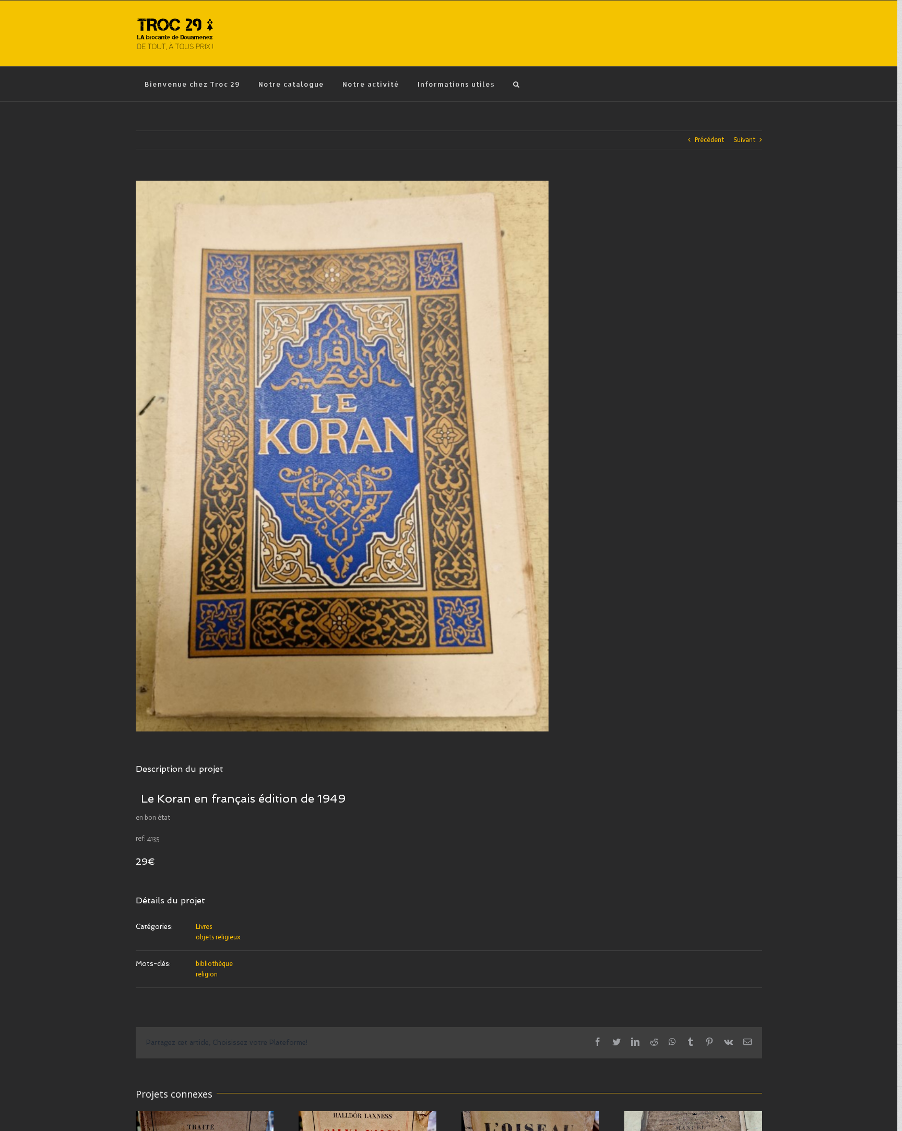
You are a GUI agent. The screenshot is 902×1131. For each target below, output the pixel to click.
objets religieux (218, 937)
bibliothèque (214, 964)
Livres (204, 926)
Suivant (744, 140)
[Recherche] (516, 84)
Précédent (709, 140)
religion (207, 974)
